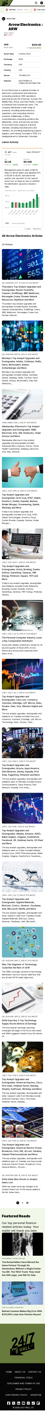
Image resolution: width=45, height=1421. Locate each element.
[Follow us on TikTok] (33, 1403)
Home (9, 1372)
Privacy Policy (23, 1389)
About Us (20, 1372)
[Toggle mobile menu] (41, 2)
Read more (37, 229)
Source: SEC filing (18, 223)
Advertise (35, 1395)
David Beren (6, 1258)
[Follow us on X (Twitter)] (13, 1403)
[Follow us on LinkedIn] (18, 1403)
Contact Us (34, 1372)
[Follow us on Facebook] (8, 1403)
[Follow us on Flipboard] (38, 1403)
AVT (10, 152)
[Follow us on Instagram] (28, 1403)
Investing (11, 19)
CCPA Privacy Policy (16, 1395)
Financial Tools (24, 1377)
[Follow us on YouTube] (23, 1403)
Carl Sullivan (7, 1307)
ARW (7, 223)
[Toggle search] (36, 3)
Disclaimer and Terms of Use (23, 1383)
